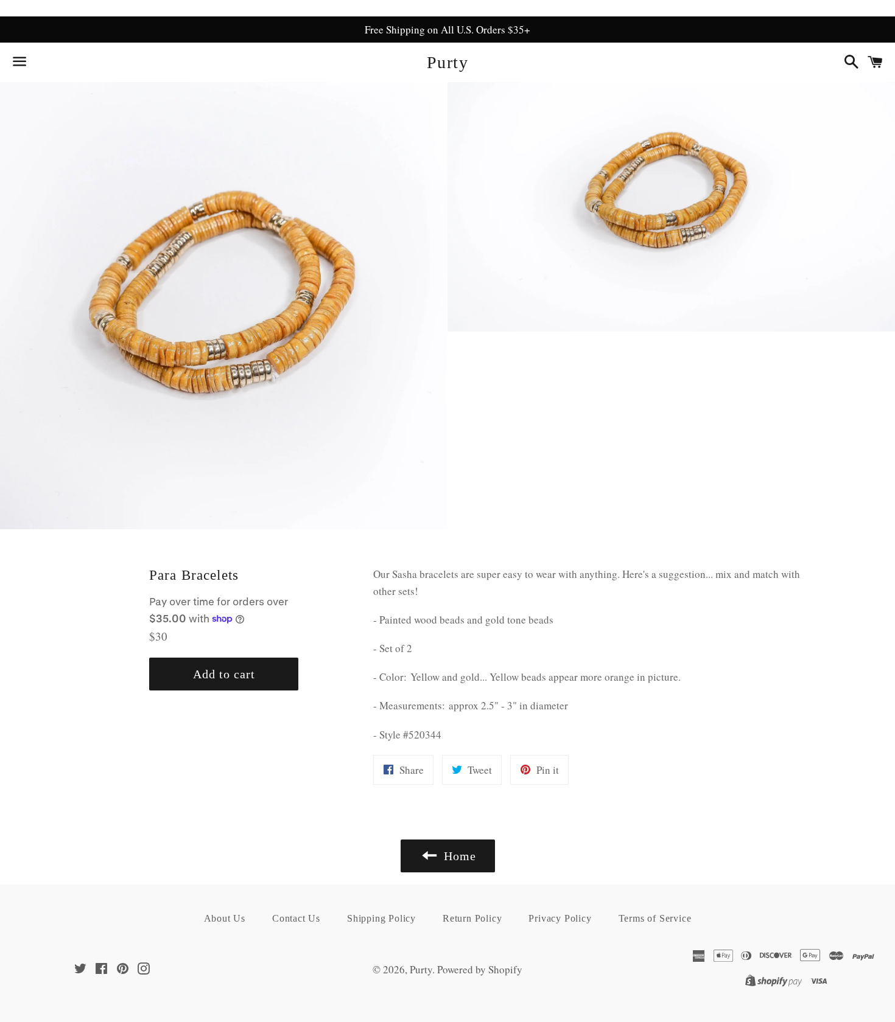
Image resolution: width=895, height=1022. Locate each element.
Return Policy (472, 918)
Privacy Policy (559, 918)
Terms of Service (655, 918)
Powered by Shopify (479, 969)
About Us (224, 918)
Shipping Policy (381, 918)
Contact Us (296, 918)
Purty (447, 62)
